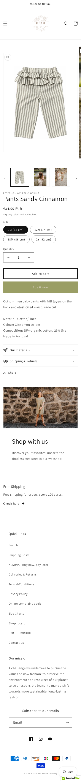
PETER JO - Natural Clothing (44, 773)
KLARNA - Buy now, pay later (28, 565)
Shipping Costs (19, 555)
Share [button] (12, 373)
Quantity (8, 249)
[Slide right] (76, 178)
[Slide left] (5, 178)
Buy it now (40, 287)
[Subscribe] (67, 723)
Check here (11, 503)
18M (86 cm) (16, 239)
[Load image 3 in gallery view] (61, 177)
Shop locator (18, 623)
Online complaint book (25, 604)
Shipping (7, 214)
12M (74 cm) (43, 230)
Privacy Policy (18, 594)
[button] (5, 23)
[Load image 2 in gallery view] (40, 177)
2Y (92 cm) (43, 239)
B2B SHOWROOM (20, 633)
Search (13, 545)
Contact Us (16, 643)
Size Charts (16, 613)
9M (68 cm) (16, 230)
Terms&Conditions (21, 584)
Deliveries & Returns (23, 574)
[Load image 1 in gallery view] (20, 177)
